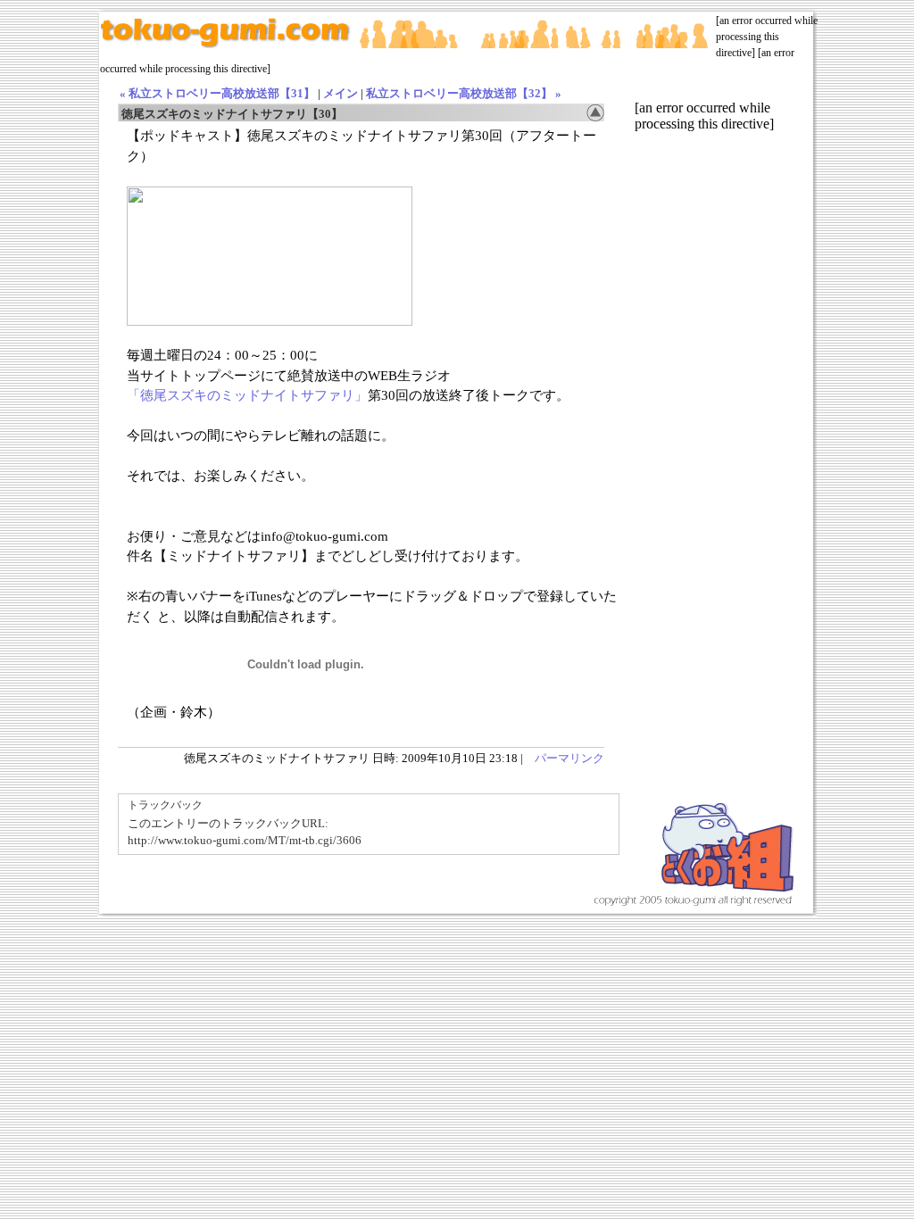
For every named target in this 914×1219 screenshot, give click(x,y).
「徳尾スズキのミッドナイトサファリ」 (247, 395)
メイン (340, 93)
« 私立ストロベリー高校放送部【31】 (217, 93)
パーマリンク (569, 758)
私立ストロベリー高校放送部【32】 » (463, 93)
